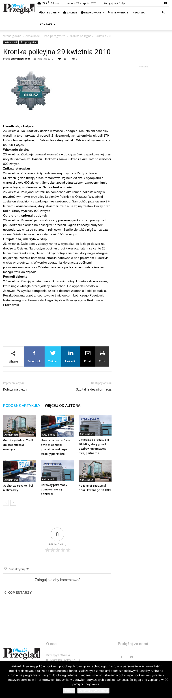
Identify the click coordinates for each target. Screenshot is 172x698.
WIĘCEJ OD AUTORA (62, 405)
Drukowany (92, 12)
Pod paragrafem (54, 36)
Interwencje (119, 12)
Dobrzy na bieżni (15, 389)
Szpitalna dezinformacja (94, 389)
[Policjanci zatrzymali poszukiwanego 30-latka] (95, 471)
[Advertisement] (57, 318)
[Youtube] (165, 3)
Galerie (71, 12)
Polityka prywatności (93, 690)
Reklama (138, 12)
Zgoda (68, 690)
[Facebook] (158, 3)
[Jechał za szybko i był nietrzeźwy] (19, 471)
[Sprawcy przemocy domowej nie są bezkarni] (57, 470)
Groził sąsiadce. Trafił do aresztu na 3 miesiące (18, 445)
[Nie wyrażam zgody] (166, 679)
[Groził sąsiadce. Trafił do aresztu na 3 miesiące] (19, 426)
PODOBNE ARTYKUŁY (21, 405)
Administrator (20, 58)
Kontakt (45, 24)
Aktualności (33, 36)
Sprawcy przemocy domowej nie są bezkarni (54, 489)
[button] (163, 12)
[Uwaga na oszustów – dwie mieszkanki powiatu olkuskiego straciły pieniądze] (57, 426)
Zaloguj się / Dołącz (115, 3)
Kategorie (49, 12)
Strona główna (12, 36)
